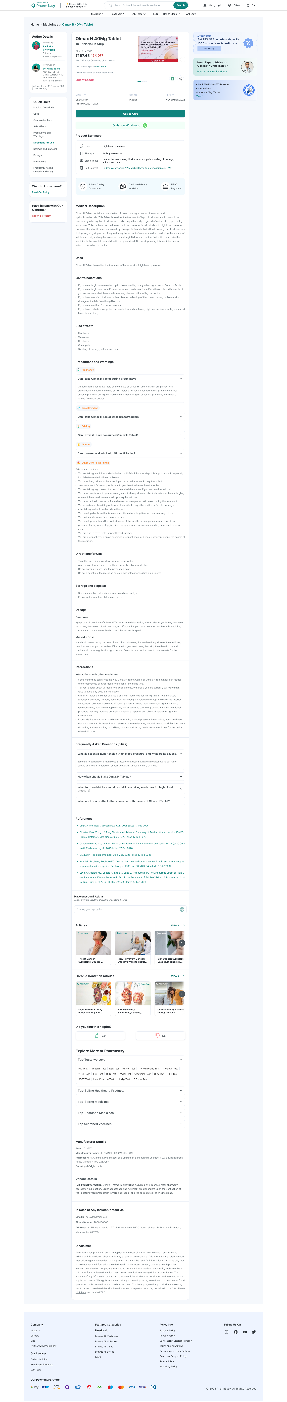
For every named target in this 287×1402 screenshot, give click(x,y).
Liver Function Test (103, 1079)
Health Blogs (170, 13)
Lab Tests (137, 13)
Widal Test (125, 1073)
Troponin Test (98, 1068)
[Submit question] (182, 909)
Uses (36, 113)
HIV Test (83, 1068)
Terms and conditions (171, 1345)
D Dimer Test (140, 1079)
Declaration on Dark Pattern (175, 1351)
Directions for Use (43, 142)
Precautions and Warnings (42, 134)
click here (81, 1292)
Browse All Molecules (106, 1341)
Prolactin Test (170, 1068)
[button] (146, 5)
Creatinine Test (142, 1073)
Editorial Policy (167, 1330)
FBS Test (98, 1073)
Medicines (50, 24)
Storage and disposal (45, 148)
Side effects (40, 126)
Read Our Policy (40, 192)
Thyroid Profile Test (148, 1068)
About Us (36, 1330)
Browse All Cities (104, 1346)
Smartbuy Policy (168, 1366)
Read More (100, 66)
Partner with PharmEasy (43, 1345)
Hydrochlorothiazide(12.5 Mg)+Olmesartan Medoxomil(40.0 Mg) (137, 168)
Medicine (96, 13)
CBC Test (159, 1073)
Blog (33, 1340)
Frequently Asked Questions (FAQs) (43, 169)
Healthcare (116, 13)
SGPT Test (84, 1079)
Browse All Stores (104, 1351)
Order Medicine (39, 1359)
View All (176, 925)
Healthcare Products (42, 1364)
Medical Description (44, 107)
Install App (209, 48)
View (198, 96)
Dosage (37, 155)
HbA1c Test (128, 1068)
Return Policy (167, 1361)
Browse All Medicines (106, 1336)
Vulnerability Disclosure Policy (176, 1340)
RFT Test (172, 1073)
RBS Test (111, 1073)
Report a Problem (41, 215)
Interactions (39, 161)
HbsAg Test (123, 1079)
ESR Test (114, 1068)
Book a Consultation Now (211, 71)
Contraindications (42, 120)
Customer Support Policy (173, 1356)
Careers (35, 1335)
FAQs (98, 1356)
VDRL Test (84, 1073)
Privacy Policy (167, 1335)
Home (35, 24)
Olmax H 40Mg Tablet (77, 24)
